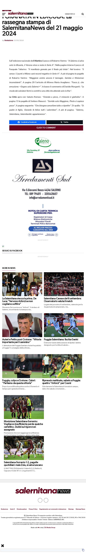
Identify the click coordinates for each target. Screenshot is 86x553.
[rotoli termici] (43, 237)
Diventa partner (22, 509)
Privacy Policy (33, 509)
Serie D (12, 509)
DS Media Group (50, 527)
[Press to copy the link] (83, 551)
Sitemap (71, 509)
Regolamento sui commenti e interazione (52, 509)
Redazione (9, 40)
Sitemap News (80, 509)
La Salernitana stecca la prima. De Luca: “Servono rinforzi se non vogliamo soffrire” (19, 301)
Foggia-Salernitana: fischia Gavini (61, 339)
